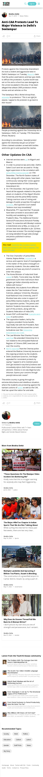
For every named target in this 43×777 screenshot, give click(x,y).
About (12, 765)
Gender (6, 745)
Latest (28, 740)
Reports (30, 74)
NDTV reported (12, 348)
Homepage (5, 765)
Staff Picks (18, 745)
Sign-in (32, 4)
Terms (9, 768)
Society (6, 734)
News (29, 745)
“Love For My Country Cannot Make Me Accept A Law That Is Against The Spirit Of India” (21, 247)
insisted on (29, 258)
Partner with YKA (20, 765)
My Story (7, 751)
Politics (25, 734)
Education (7, 740)
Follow (37, 424)
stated (8, 277)
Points (29, 765)
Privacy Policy (24, 768)
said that (9, 338)
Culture (18, 740)
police (20, 387)
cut (26, 159)
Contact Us (15, 768)
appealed (5, 97)
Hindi (16, 734)
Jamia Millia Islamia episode (17, 173)
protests (9, 204)
